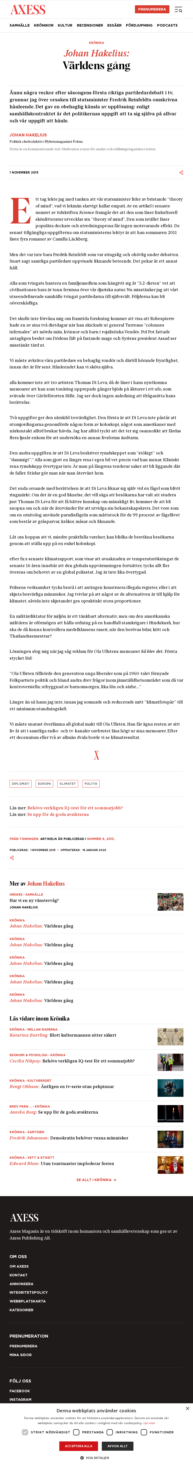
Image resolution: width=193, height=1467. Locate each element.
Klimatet (68, 784)
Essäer (114, 25)
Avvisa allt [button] (117, 1446)
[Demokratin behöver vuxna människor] (97, 1139)
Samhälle (20, 25)
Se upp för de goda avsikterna (58, 815)
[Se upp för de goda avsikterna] (97, 1113)
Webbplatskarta (28, 1301)
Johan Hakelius (28, 135)
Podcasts (167, 25)
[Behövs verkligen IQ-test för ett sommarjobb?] (97, 1062)
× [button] (187, 1409)
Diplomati (20, 784)
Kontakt (19, 1275)
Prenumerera (152, 9)
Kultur (65, 25)
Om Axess (19, 1266)
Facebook (20, 1391)
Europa (44, 784)
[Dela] (181, 172)
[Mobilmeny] (178, 9)
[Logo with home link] (97, 1217)
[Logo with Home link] (28, 9)
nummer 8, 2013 (100, 839)
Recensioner (90, 25)
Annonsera (21, 1284)
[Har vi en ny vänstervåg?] (97, 901)
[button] (96, 1458)
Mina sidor (21, 1355)
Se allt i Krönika (94, 1180)
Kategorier (21, 1310)
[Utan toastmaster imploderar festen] (97, 1163)
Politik (91, 784)
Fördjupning (139, 25)
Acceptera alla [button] (78, 1446)
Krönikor (44, 25)
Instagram (20, 1400)
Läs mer (149, 1423)
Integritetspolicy (29, 1292)
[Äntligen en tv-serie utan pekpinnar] (97, 1088)
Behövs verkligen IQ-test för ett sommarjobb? (75, 808)
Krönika (96, 42)
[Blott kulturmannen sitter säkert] (97, 1036)
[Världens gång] (97, 924)
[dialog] (96, 1435)
